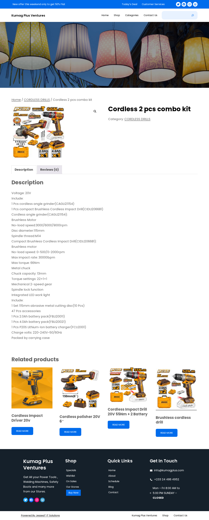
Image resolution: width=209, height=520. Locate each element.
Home (16, 100)
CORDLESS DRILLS (37, 100)
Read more (22, 431)
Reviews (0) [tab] (49, 169)
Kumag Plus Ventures (28, 15)
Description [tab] (24, 169)
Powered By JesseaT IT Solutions (40, 515)
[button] (95, 111)
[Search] (193, 15)
